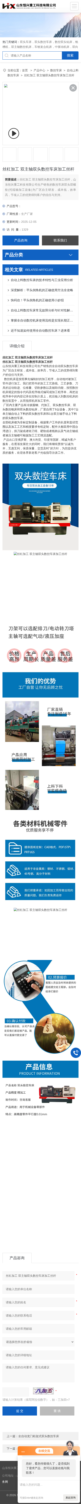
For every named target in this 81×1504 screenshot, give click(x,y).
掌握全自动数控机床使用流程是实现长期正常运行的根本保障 (43, 320)
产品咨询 (20, 240)
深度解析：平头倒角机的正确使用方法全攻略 (42, 290)
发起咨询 (71, 1497)
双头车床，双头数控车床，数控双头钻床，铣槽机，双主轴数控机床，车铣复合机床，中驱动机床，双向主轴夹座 (40, 46)
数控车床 (56, 70)
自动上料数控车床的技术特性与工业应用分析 (42, 280)
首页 (25, 70)
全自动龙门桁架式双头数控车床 (38, 1436)
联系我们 (60, 240)
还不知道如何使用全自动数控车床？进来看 (40, 330)
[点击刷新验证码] (43, 1390)
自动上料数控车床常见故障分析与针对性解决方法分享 (43, 310)
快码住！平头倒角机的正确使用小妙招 (37, 300)
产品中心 (39, 70)
